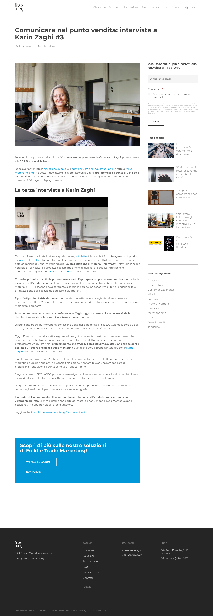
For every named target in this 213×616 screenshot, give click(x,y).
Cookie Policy (38, 558)
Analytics (153, 280)
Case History (155, 285)
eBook (152, 294)
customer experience (63, 271)
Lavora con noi (92, 572)
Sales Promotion (158, 322)
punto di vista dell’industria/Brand (92, 168)
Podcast (153, 317)
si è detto (81, 256)
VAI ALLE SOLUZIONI (38, 461)
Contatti (88, 577)
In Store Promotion (159, 303)
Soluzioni (88, 555)
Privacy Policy (22, 558)
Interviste (153, 308)
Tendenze (154, 326)
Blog (85, 566)
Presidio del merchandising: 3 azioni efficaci (58, 412)
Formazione (155, 299)
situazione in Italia (55, 168)
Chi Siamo (89, 550)
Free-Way (25, 46)
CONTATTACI (33, 471)
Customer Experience (161, 289)
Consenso (155, 89)
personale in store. (30, 260)
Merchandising (47, 46)
